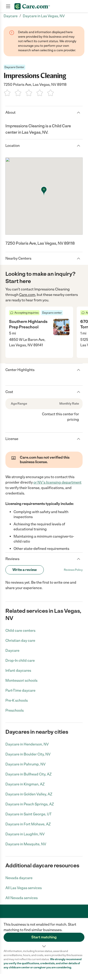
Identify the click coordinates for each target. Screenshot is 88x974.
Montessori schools (21, 680)
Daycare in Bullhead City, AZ (28, 774)
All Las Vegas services (23, 888)
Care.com (27, 295)
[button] (44, 933)
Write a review (24, 570)
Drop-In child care (20, 660)
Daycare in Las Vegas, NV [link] (44, 16)
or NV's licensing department (57, 482)
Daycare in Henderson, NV (27, 744)
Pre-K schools (16, 700)
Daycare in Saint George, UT (28, 814)
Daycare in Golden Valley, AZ (28, 794)
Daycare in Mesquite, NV (25, 844)
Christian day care (20, 640)
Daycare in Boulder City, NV (28, 754)
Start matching (44, 937)
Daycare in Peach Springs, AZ (29, 804)
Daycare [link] (11, 16)
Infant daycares (18, 670)
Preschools (14, 710)
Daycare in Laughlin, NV (25, 834)
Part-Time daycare (20, 690)
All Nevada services (21, 898)
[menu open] (8, 6)
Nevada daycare (18, 878)
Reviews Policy (73, 569)
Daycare (12, 650)
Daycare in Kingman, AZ (25, 784)
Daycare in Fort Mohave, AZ (28, 824)
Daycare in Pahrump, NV (25, 764)
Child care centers (20, 630)
